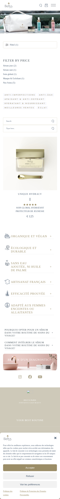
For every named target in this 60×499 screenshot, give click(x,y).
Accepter (30, 467)
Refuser (30, 476)
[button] (55, 437)
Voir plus (43, 146)
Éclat (42, 108)
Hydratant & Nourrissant (25, 103)
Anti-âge (46, 95)
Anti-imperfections (20, 95)
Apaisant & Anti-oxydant (25, 99)
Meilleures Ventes (19, 108)
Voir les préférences (30, 484)
